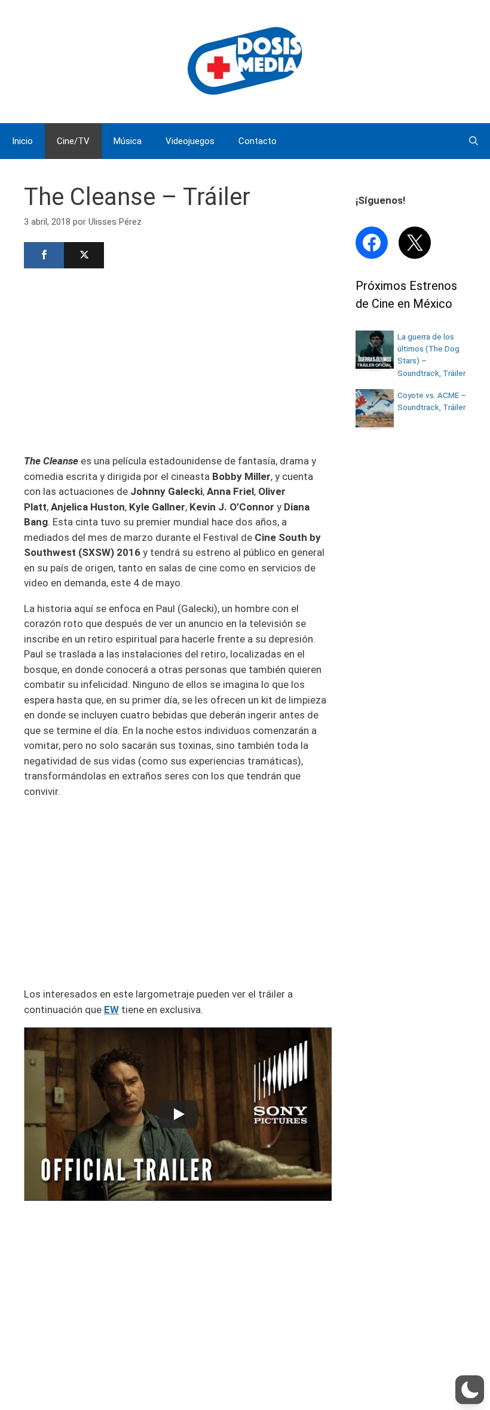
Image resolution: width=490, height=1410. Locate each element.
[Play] (178, 1114)
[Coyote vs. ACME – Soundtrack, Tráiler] (375, 424)
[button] (469, 1389)
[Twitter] (84, 255)
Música (128, 141)
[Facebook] (44, 255)
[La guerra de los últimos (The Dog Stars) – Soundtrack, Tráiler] (375, 365)
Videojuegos (190, 141)
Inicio (22, 141)
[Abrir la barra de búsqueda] (473, 141)
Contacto (257, 141)
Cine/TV (73, 141)
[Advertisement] (178, 360)
